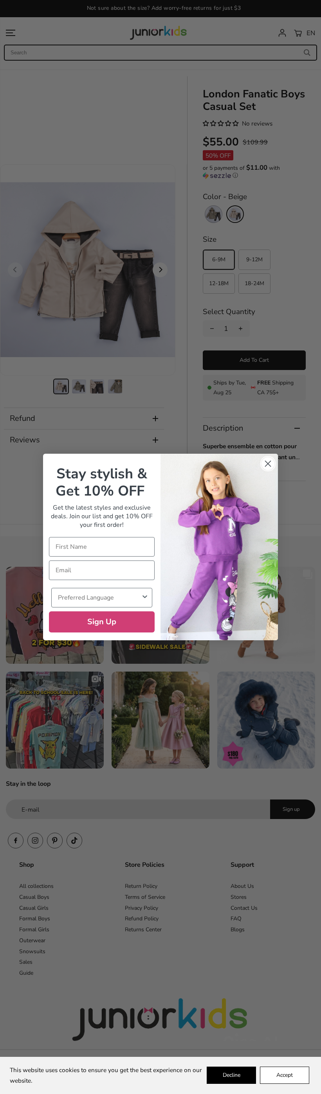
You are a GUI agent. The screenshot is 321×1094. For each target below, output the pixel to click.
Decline (231, 1075)
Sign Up (101, 621)
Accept (284, 1075)
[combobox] (99, 597)
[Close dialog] (268, 464)
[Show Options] (145, 597)
